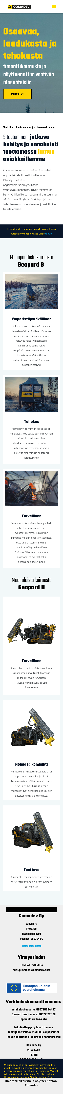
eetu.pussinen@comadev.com (31, 970)
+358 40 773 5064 (31, 965)
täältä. (48, 233)
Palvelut (17, 94)
